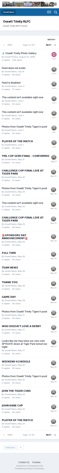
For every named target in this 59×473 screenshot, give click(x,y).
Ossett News (11, 71)
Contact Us (23, 462)
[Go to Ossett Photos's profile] (54, 54)
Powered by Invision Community (29, 468)
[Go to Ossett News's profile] (54, 69)
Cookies (36, 462)
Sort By (51, 39)
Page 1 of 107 (29, 45)
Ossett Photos (11, 57)
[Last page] (55, 45)
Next (48, 45)
